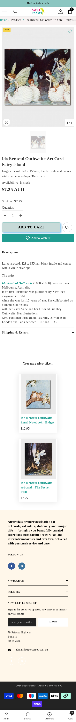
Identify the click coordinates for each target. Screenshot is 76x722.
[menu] (4, 11)
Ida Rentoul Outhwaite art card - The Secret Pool (36, 487)
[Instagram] (22, 566)
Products (16, 19)
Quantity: (8, 207)
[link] (67, 227)
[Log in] (60, 11)
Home (3, 19)
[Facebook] (11, 566)
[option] (38, 3)
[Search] (15, 11)
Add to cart (31, 227)
